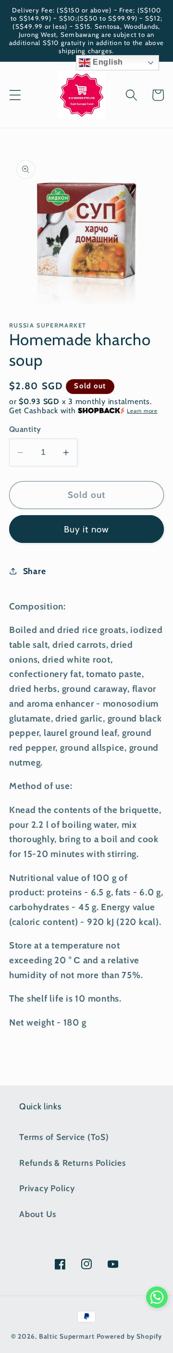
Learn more (142, 410)
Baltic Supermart (67, 1336)
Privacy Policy (47, 1188)
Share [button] (34, 571)
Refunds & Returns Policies (72, 1163)
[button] (15, 95)
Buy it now (87, 529)
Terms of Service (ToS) (64, 1137)
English (106, 62)
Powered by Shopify (129, 1336)
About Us (37, 1214)
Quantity (25, 429)
